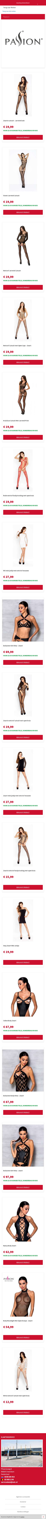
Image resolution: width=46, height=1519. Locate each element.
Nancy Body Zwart (9, 1246)
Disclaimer (23, 1502)
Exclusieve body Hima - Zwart (13, 1096)
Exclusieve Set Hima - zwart (13, 1171)
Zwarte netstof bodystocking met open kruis (19, 871)
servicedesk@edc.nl (9, 1482)
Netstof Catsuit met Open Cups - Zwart (17, 346)
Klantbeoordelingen (23, 1512)
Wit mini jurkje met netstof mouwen (16, 571)
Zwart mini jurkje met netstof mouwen (17, 796)
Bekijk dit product (23, 137)
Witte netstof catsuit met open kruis (16, 1396)
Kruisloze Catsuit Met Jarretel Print (16, 421)
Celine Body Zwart (9, 1021)
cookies (22, 1517)
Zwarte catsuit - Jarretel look (13, 121)
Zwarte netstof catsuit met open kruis (17, 721)
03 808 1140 (9, 1479)
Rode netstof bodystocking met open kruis (18, 496)
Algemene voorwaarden (23, 1497)
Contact (23, 1507)
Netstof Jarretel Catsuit (12, 271)
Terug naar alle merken (9, 11)
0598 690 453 (9, 1477)
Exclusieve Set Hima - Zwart (13, 646)
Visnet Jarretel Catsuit (11, 196)
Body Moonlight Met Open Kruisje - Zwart (18, 1321)
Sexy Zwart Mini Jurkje (11, 946)
